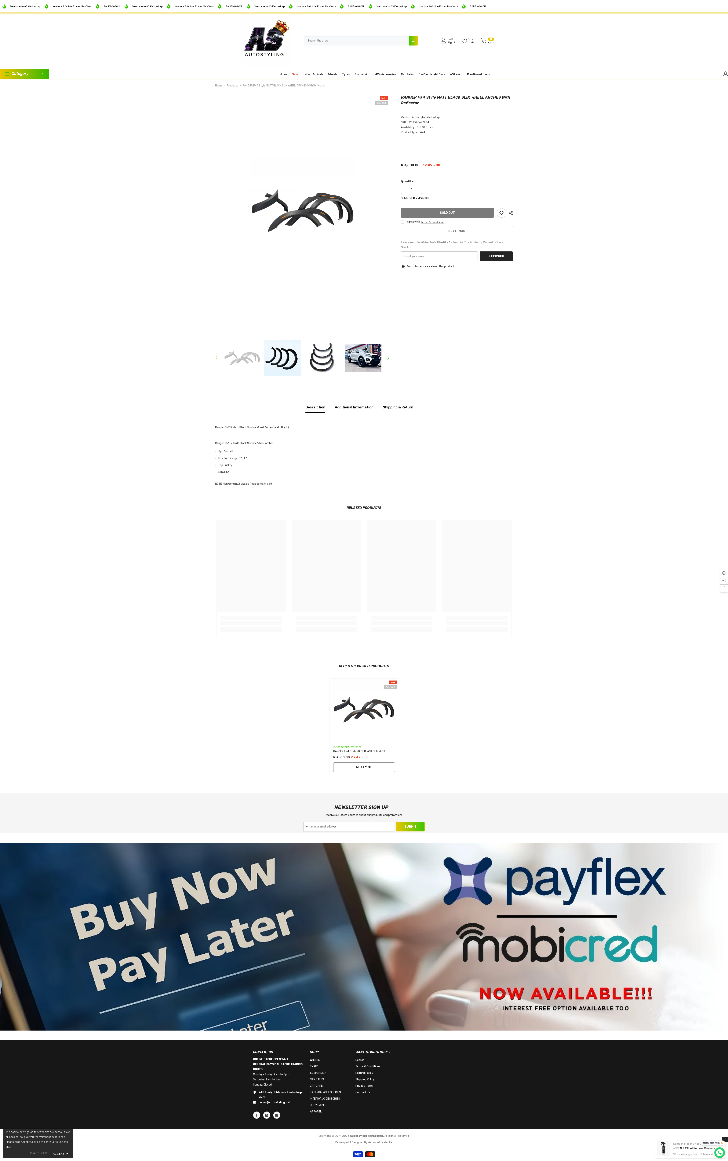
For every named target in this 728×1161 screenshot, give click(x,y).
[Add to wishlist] (501, 213)
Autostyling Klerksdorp (426, 117)
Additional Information (354, 407)
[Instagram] (266, 1115)
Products (232, 85)
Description (315, 407)
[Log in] (725, 73)
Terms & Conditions (432, 222)
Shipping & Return (398, 407)
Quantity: (407, 181)
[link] (251, 623)
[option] (302, 210)
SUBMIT (411, 826)
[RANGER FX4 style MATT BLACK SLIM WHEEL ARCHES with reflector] (364, 710)
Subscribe (496, 256)
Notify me (364, 767)
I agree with (413, 222)
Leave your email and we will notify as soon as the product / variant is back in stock (453, 245)
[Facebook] (256, 1115)
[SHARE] (509, 213)
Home (218, 85)
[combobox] (356, 41)
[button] (216, 358)
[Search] (361, 41)
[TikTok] (276, 1115)
